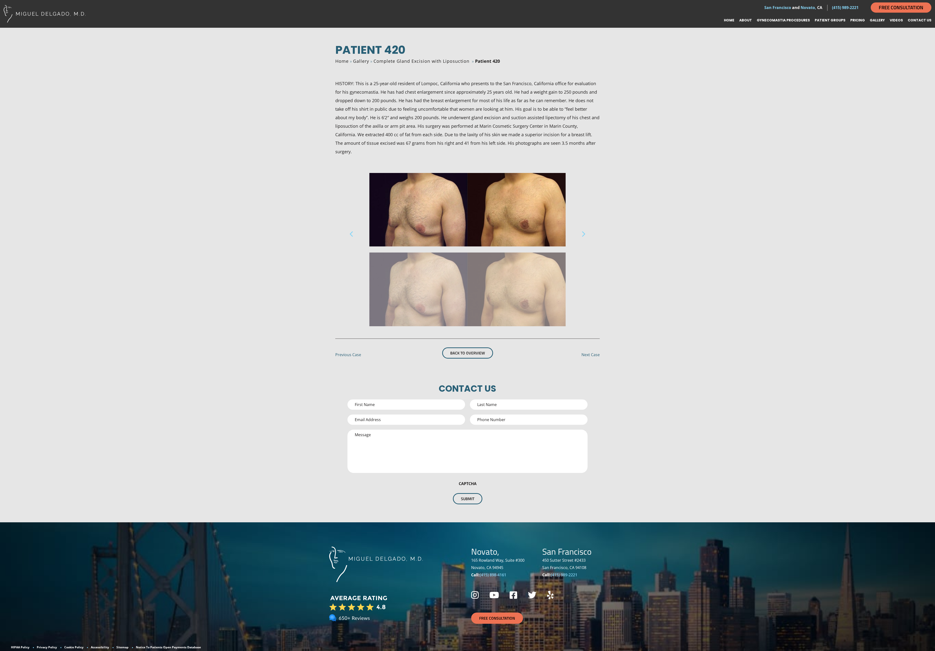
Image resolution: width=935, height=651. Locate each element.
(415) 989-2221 (845, 7)
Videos (896, 20)
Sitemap (122, 647)
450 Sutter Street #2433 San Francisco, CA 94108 (564, 564)
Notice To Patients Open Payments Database (168, 647)
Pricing (857, 20)
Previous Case (348, 354)
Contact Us (919, 20)
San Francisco (777, 7)
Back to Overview (467, 353)
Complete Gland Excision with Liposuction (421, 61)
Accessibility (100, 647)
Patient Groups (830, 20)
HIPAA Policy (20, 647)
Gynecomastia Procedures (783, 20)
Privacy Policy (47, 647)
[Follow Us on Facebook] (513, 595)
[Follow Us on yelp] (550, 595)
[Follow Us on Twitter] (532, 595)
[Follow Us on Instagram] (475, 595)
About (745, 20)
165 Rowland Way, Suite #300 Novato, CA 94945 (497, 564)
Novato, (808, 7)
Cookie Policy (74, 647)
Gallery (877, 20)
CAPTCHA (468, 483)
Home (729, 20)
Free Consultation (901, 7)
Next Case (590, 354)
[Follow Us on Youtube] (494, 595)
